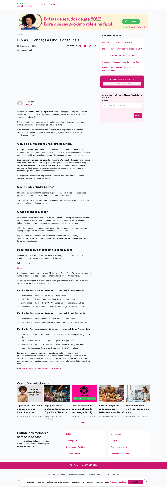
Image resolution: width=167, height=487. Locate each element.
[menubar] (46, 4)
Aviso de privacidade (56, 475)
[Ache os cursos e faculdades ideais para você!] (39, 368)
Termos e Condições (96, 475)
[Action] (83, 22)
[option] (122, 42)
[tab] (82, 422)
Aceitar (135, 482)
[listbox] (122, 55)
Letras (20, 268)
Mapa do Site (113, 475)
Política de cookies (76, 475)
